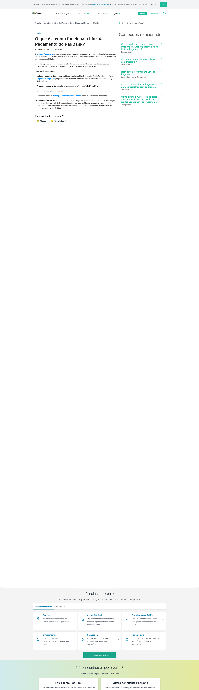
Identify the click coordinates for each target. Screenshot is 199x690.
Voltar (39, 33)
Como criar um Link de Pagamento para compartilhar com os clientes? (139, 85)
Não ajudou (59, 121)
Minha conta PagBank (43, 606)
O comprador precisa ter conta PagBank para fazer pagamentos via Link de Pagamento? (139, 47)
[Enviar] (119, 23)
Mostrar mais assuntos (101, 655)
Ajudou (43, 121)
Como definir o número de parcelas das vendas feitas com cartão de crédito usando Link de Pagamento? (139, 99)
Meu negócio (60, 606)
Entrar (142, 14)
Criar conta (154, 14)
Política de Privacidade (100, 4)
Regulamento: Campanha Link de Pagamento (138, 73)
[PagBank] (38, 13)
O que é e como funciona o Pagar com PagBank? (138, 60)
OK (163, 5)
